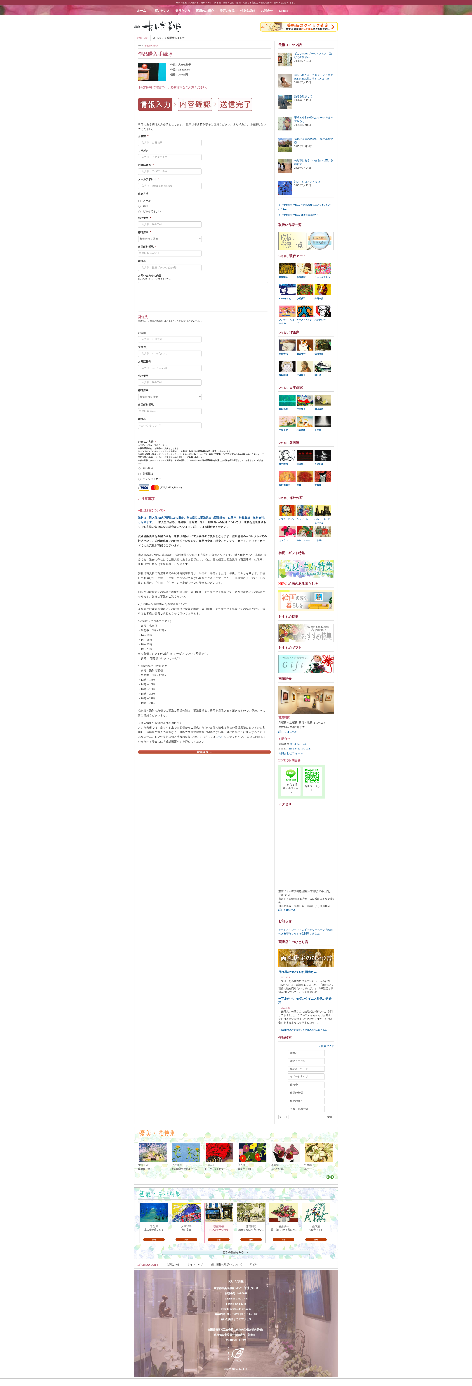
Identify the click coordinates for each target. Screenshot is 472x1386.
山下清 (318, 375)
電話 (145, 206)
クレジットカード (153, 478)
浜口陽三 (301, 464)
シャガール (302, 519)
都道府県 (144, 232)
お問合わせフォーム (290, 753)
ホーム (143, 10)
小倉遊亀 (301, 430)
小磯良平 (301, 375)
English (283, 10)
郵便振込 (148, 473)
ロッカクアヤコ (322, 277)
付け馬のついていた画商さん (297, 971)
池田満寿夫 (284, 485)
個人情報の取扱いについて (226, 1264)
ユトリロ (319, 540)
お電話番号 (146, 165)
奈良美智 (301, 277)
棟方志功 (283, 464)
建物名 (142, 261)
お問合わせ (172, 1264)
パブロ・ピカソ (286, 519)
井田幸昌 (319, 298)
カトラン (283, 540)
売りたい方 (183, 10)
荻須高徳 (319, 353)
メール (147, 200)
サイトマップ (195, 1264)
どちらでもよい (152, 211)
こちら (220, 736)
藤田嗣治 (283, 375)
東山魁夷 (283, 409)
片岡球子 (301, 409)
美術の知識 (227, 10)
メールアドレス (148, 179)
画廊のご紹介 (205, 10)
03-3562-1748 (238, 1303)
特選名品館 (247, 10)
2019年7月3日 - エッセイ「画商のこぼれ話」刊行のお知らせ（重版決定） (254, 38)
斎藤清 (318, 485)
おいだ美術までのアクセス (236, 1319)
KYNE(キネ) (285, 298)
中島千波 (283, 430)
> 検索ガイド (326, 1046)
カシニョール (303, 540)
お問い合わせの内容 (149, 275)
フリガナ (143, 150)
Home (140, 46)
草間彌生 (283, 277)
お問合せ (267, 10)
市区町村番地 (147, 246)
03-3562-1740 (298, 744)
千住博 (318, 430)
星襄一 (300, 485)
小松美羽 (301, 298)
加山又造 (319, 409)
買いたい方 (162, 10)
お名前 (143, 136)
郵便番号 (144, 218)
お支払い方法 (147, 441)
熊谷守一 (301, 353)
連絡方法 (143, 193)
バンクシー (320, 319)
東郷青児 (283, 353)
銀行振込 (148, 468)
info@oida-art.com (299, 748)
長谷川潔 (319, 464)
